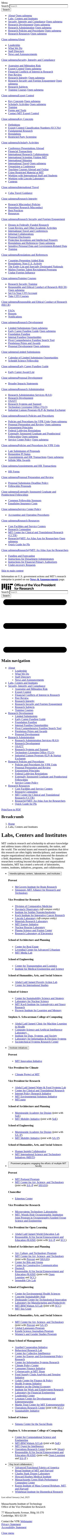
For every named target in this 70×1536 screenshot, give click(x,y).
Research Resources (19, 33)
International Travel (18, 163)
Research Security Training (22, 284)
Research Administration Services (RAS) (30, 394)
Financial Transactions (20, 151)
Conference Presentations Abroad (26, 148)
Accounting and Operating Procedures (28, 514)
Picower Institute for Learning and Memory (38, 1010)
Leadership (14, 45)
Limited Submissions (19, 328)
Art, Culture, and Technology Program (35, 1253)
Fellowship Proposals (19, 486)
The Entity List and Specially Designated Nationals (35, 266)
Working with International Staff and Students (32, 175)
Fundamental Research (20, 130)
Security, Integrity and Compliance (26, 21)
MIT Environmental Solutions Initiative (36, 1096)
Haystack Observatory (27, 909)
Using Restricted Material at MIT (26, 172)
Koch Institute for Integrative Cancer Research (40, 915)
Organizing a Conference (21, 166)
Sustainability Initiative (27, 1410)
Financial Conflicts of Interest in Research (30, 71)
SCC (63, 1240)
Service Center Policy (19, 439)
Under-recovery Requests (22, 565)
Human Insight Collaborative (30, 1151)
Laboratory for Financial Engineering (35, 1392)
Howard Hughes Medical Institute (33, 1476)
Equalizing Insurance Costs (22, 503)
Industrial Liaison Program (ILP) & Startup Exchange (37, 410)
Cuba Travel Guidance (20, 193)
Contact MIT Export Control (23, 113)
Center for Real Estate (27, 946)
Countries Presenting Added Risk (26, 260)
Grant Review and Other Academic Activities (32, 227)
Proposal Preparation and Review (26, 424)
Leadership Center (25, 1395)
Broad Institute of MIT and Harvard (34, 1470)
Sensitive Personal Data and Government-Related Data (37, 246)
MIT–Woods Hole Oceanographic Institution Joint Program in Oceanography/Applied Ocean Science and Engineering (40, 1217)
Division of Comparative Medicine (33, 906)
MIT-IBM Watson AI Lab (29, 1305)
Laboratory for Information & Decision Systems (40, 1038)
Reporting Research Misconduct (25, 207)
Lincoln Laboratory (25, 918)
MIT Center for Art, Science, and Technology (39, 1182)
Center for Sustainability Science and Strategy (39, 998)
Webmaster (26, 1521)
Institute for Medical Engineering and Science (39, 968)
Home (11, 823)
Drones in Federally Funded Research (28, 224)
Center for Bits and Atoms (29, 1262)
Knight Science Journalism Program (34, 1331)
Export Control (16, 68)
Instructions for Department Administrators (31, 558)
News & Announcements (44, 579)
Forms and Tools (17, 110)
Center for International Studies (31, 985)
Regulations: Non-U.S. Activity (25, 263)
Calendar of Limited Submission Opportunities (33, 357)
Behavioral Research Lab (28, 1350)
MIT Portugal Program (27, 1179)
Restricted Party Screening (22, 136)
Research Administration (21, 27)
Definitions (14, 124)
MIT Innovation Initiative (28, 1061)
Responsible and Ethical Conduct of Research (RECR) (37, 287)
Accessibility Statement (13, 1527)
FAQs (11, 310)
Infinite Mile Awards (19, 460)
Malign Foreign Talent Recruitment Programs (32, 269)
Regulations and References (23, 243)
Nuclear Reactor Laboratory (30, 927)
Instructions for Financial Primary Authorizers (32, 562)
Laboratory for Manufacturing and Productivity (40, 1302)
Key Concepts (15, 101)
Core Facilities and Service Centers (27, 526)
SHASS (42, 1185)
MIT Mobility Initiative (27, 1118)
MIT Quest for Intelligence (29, 1446)
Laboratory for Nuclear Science (32, 1001)
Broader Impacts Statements (23, 383)
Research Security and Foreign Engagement (31, 80)
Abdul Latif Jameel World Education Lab (37, 1234)
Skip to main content (12, 570)
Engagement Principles (20, 427)
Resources (13, 213)
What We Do (15, 48)
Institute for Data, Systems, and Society (36, 1035)
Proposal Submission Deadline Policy (28, 483)
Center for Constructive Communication (36, 1265)
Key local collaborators (21, 1464)
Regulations (14, 133)
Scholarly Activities (18, 104)
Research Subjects (18, 86)
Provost (31, 1259)
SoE (17, 1115)
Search (5, 6)
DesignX (20, 1268)
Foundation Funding (19, 334)
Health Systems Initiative (28, 1383)
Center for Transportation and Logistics (36, 965)
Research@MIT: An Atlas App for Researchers (33, 538)
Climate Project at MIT (27, 1074)
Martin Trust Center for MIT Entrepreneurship (39, 1404)
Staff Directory (16, 51)
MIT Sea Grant (23, 1308)
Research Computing (19, 529)
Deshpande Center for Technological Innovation (41, 1299)
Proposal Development (20, 346)
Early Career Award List (21, 372)
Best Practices (15, 210)
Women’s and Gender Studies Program (36, 1334)
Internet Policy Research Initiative (33, 1093)
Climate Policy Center (27, 1365)
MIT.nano (20, 1099)
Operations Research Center (30, 1407)
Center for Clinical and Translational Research (39, 1090)
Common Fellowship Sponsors (24, 500)
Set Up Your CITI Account (22, 293)
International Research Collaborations (28, 154)
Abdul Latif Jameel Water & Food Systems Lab (40, 1087)
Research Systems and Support (24, 404)
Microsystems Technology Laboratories (36, 1211)
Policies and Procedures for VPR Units (29, 421)
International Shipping (20, 160)
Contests (12, 181)
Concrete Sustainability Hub (30, 1296)
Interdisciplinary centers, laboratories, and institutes (35, 873)
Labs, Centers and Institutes (23, 18)
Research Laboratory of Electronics (34, 933)
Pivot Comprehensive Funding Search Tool (31, 340)
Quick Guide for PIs (19, 544)
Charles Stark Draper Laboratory (32, 1473)
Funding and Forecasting (21, 555)
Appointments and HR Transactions (27, 457)
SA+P (18, 1135)
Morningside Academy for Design (33, 1112)
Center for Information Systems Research (37, 1362)
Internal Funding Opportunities (24, 337)
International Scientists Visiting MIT (27, 157)
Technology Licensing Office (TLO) (27, 407)
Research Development (20, 24)
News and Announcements (22, 54)
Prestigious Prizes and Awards (24, 343)
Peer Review (15, 74)
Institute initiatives (19, 1048)
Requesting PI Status (19, 454)
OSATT (12, 401)
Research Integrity (18, 77)
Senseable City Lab (25, 1280)
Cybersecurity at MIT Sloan (30, 1371)
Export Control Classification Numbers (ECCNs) (34, 127)
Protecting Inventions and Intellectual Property (33, 240)
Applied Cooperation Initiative (31, 1347)
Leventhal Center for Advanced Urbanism (37, 949)
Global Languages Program (30, 1328)
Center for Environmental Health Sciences (37, 1293)
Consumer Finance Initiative (30, 1368)
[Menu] (35, 653)
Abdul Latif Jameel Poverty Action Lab (36, 982)
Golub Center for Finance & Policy (34, 1380)
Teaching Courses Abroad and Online (28, 169)
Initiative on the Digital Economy (33, 1386)
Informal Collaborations (21, 234)
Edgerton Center (24, 1198)
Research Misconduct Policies (24, 204)
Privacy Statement (11, 1524)
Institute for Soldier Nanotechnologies (35, 912)
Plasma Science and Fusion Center (33, 930)
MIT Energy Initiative (26, 924)
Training (12, 107)
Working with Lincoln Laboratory (26, 178)
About (11, 15)
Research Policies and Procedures (26, 30)
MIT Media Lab (23, 952)
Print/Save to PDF (11, 809)
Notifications (15, 316)
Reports (12, 313)
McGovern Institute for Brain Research (36, 886)
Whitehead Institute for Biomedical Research (39, 1491)
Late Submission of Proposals (24, 451)
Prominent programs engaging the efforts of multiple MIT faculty (38, 1164)
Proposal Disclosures (19, 237)
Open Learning (57, 1455)
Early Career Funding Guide (23, 331)
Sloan (60, 1449)
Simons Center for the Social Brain (33, 1424)
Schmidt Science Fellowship (23, 360)
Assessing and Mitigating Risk (24, 65)
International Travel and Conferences (28, 231)
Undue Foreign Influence (21, 272)
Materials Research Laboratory (31, 921)
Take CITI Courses (18, 296)
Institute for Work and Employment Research (39, 1389)
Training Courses (17, 89)
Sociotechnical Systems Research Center (36, 1041)
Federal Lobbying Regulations (24, 430)
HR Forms (14, 471)
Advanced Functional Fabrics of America (37, 1467)
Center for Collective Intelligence (32, 1353)
